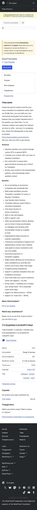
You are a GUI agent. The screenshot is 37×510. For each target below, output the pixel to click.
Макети (22, 440)
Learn (4, 446)
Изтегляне (7, 67)
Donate (23, 453)
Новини (5, 433)
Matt (4, 467)
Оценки (7, 80)
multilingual (24, 374)
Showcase (23, 429)
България (10, 483)
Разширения (24, 436)
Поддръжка (8, 96)
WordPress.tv (8, 457)
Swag (23, 457)
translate (31, 374)
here (15, 319)
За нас (4, 429)
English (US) (31, 369)
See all (32, 399)
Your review (6, 399)
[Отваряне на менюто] (34, 3)
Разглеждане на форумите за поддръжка (18, 417)
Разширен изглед (8, 384)
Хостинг (5, 436)
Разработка (8, 91)
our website (11, 306)
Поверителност (8, 440)
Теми (21, 433)
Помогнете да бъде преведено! (22, 16)
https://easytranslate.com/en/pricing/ (15, 137)
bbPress (6, 470)
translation (26, 378)
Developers (6, 453)
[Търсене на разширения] (23, 23)
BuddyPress (7, 474)
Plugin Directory (7, 9)
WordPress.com (8, 463)
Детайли (7, 75)
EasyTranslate (10, 62)
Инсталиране (9, 85)
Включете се (24, 446)
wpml (32, 378)
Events (22, 450)
